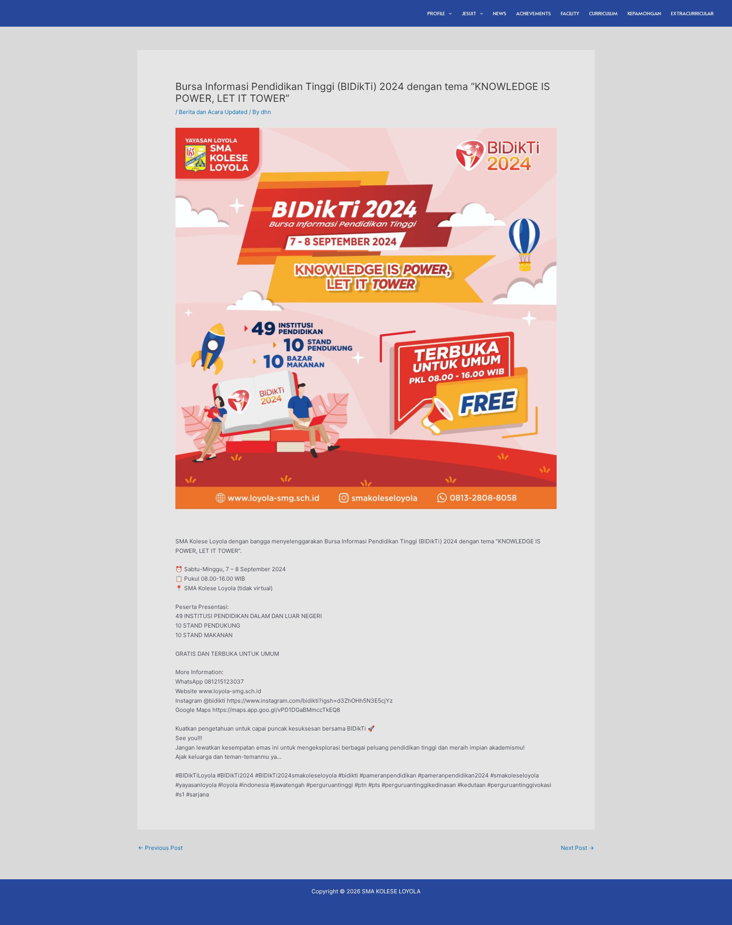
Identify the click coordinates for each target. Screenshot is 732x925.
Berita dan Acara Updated (213, 112)
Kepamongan (644, 13)
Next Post (577, 847)
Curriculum (603, 13)
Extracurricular (692, 13)
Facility (570, 13)
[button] (448, 13)
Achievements (533, 13)
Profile (436, 13)
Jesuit (469, 13)
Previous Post (160, 847)
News (499, 13)
